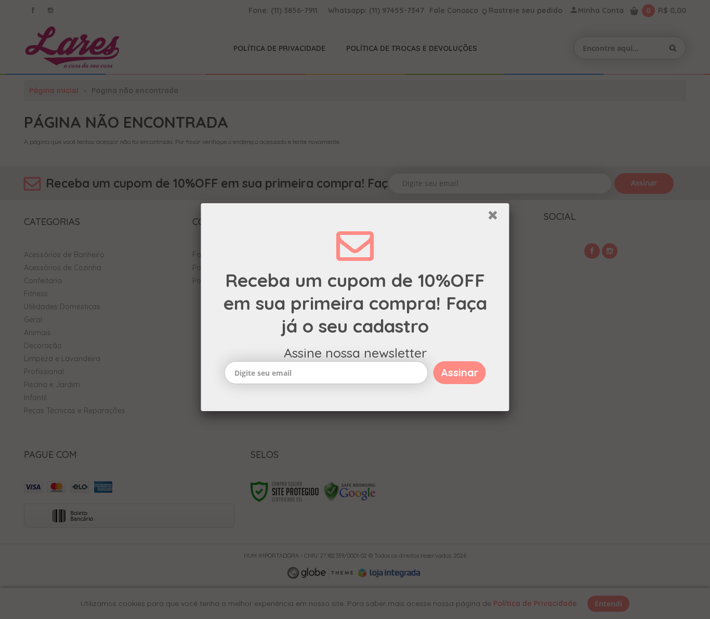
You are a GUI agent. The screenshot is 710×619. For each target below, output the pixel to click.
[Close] (497, 219)
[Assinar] (459, 374)
